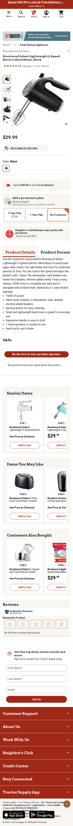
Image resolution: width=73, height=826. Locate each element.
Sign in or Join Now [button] (26, 235)
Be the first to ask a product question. (36, 354)
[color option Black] (6, 168)
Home (6, 45)
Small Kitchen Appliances (34, 45)
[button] (43, 6)
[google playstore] (41, 814)
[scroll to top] (66, 803)
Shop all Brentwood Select (16, 51)
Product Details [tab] (20, 252)
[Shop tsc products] (36, 36)
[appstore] (14, 814)
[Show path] (15, 45)
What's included (20, 201)
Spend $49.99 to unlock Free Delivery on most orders (36, 2)
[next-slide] (6, 122)
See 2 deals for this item (24, 148)
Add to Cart (24, 445)
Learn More (35, 6)
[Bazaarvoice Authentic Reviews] (19, 612)
